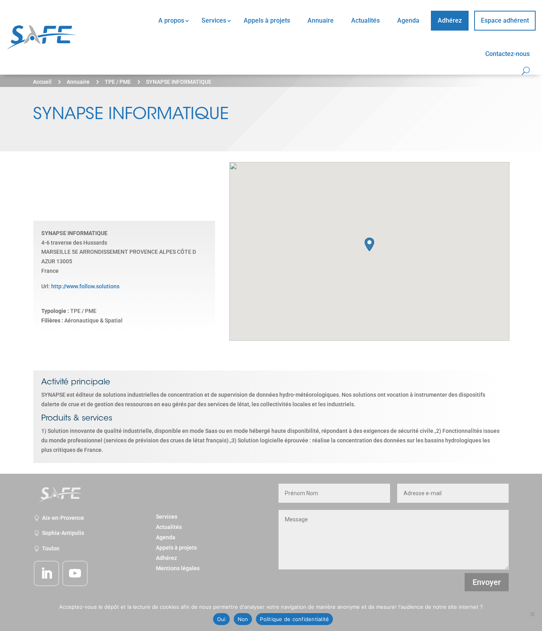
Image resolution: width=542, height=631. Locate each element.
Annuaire (321, 20)
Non (243, 619)
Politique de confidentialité (294, 619)
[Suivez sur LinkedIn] (46, 573)
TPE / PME (118, 82)
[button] (369, 244)
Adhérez (450, 20)
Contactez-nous (507, 54)
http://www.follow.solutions (85, 286)
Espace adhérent (505, 20)
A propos (171, 20)
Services (214, 20)
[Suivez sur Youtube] (75, 573)
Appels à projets (267, 20)
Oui (221, 619)
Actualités (365, 20)
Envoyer (487, 582)
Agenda (408, 20)
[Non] (532, 614)
